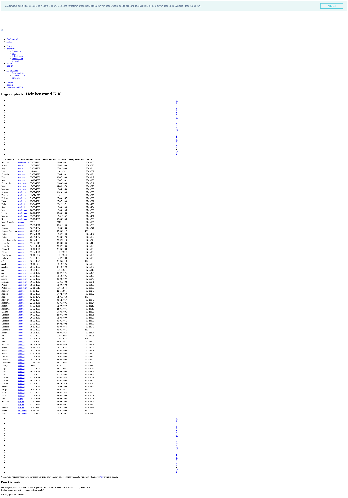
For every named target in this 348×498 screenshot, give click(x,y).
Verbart (21, 165)
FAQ (14, 53)
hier (101, 477)
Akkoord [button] (332, 6)
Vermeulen (22, 228)
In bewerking (17, 58)
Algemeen (16, 51)
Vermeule (22, 225)
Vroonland (22, 410)
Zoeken (10, 66)
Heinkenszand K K (15, 87)
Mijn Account (12, 70)
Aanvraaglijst (17, 73)
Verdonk (21, 204)
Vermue (21, 291)
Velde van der (24, 162)
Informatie (11, 49)
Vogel (20, 398)
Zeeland (10, 82)
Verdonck (22, 192)
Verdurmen (22, 210)
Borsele (10, 85)
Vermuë (21, 306)
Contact (15, 61)
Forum (9, 63)
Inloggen (16, 78)
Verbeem (21, 174)
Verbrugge (22, 183)
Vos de (21, 401)
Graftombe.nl (12, 39)
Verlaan (21, 222)
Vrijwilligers (17, 56)
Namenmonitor (18, 75)
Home (9, 46)
